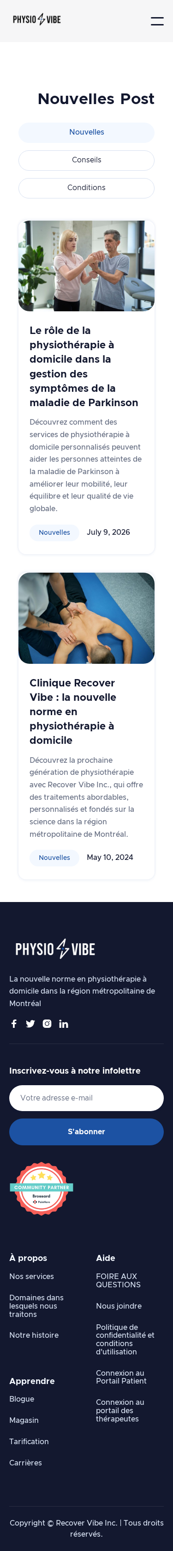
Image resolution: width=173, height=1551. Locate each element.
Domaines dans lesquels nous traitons (36, 1306)
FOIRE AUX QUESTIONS (118, 1281)
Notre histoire (34, 1335)
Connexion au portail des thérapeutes (120, 1411)
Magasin (24, 1420)
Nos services (31, 1276)
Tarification (29, 1442)
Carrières (25, 1463)
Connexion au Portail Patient (121, 1377)
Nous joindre (119, 1306)
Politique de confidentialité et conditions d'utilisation (125, 1340)
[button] (157, 21)
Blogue (21, 1399)
